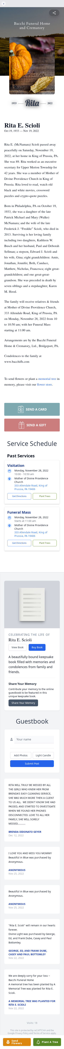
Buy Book (37, 647)
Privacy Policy (22, 1033)
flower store (44, 384)
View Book (17, 647)
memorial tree (47, 378)
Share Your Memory (23, 703)
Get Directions (19, 496)
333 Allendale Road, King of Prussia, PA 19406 (30, 487)
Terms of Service (41, 1033)
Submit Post (32, 763)
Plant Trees (44, 496)
